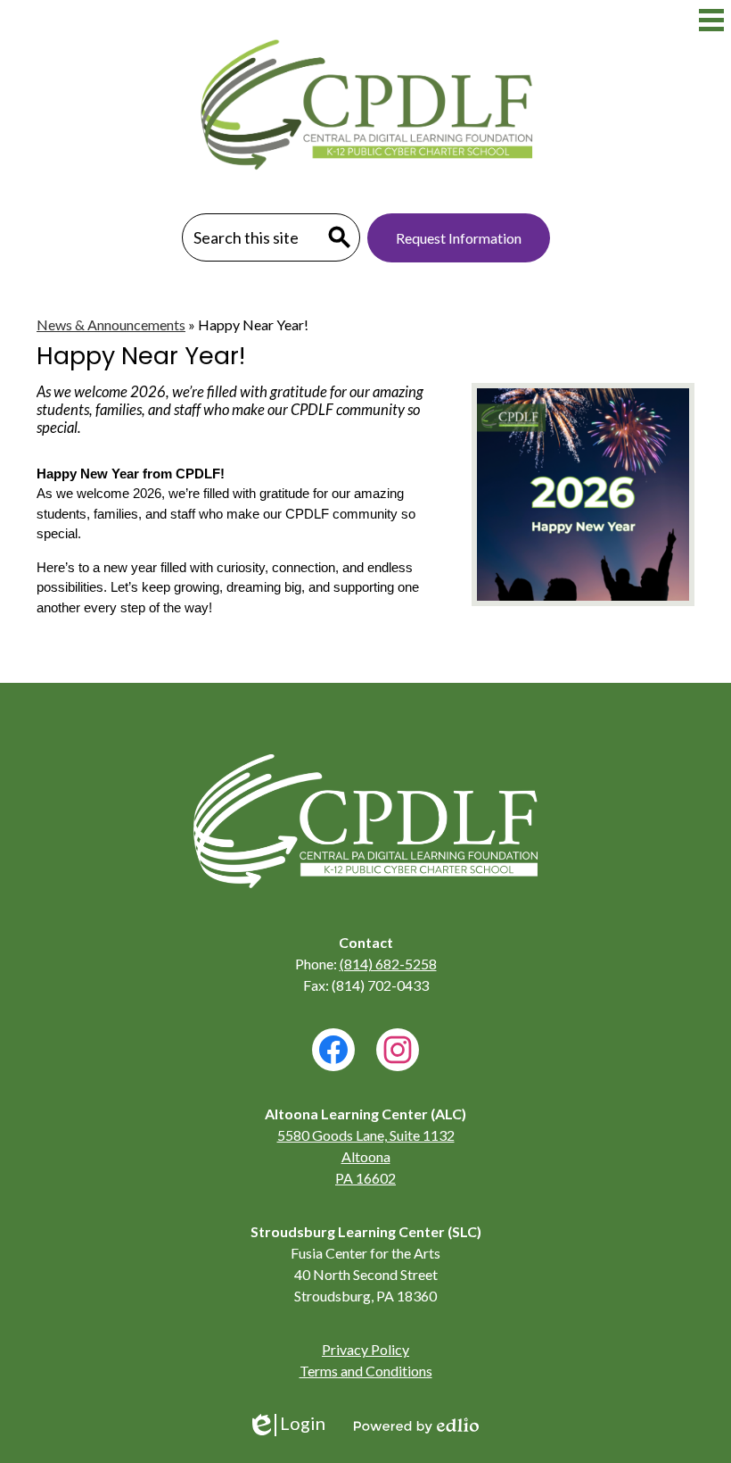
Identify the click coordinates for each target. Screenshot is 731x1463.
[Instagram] (397, 1049)
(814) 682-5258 (388, 963)
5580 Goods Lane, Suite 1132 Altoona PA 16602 (366, 1156)
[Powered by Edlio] (416, 1425)
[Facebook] (333, 1049)
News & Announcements (111, 324)
